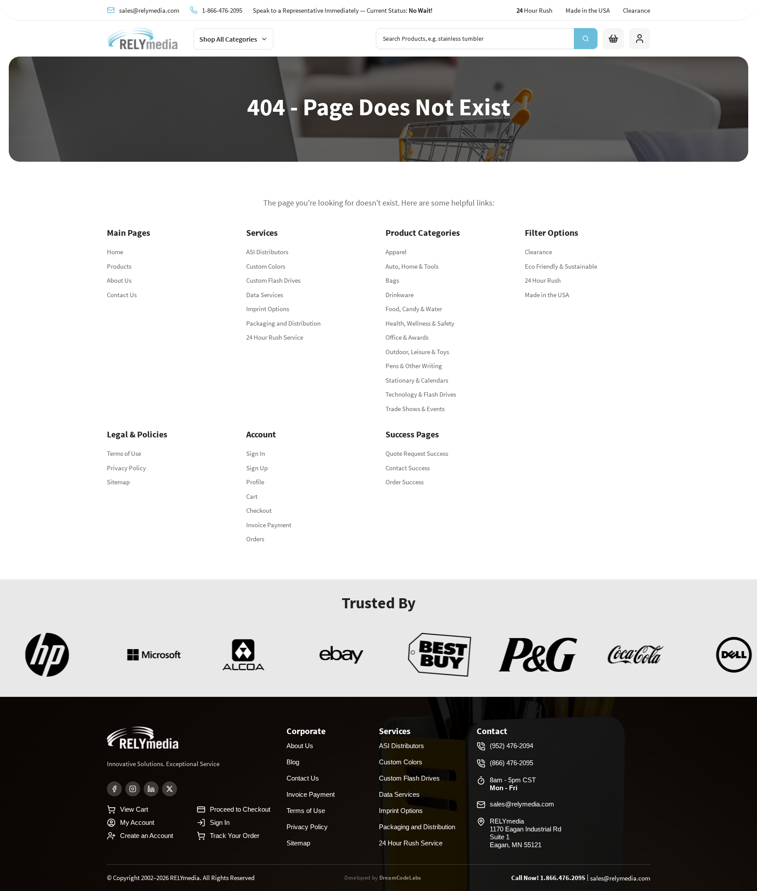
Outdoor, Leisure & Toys (417, 352)
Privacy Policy (126, 468)
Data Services (264, 295)
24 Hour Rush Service (274, 337)
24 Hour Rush (543, 280)
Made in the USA (588, 10)
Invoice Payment (268, 525)
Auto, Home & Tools (412, 266)
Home (115, 252)
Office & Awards (407, 337)
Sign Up (257, 468)
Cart (252, 496)
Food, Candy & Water (414, 309)
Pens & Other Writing (414, 366)
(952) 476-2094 (511, 745)
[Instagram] (132, 788)
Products (119, 266)
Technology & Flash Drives (421, 394)
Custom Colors (265, 266)
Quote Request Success (417, 453)
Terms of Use (124, 453)
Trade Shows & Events (415, 409)
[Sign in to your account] (639, 38)
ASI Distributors (267, 252)
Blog (293, 762)
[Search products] (586, 38)
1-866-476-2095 (222, 10)
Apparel (396, 252)
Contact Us (122, 295)
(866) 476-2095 (511, 763)
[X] (169, 788)
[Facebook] (114, 788)
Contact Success (408, 468)
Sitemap (118, 482)
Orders (255, 539)
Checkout (259, 510)
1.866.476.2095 (562, 877)
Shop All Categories (228, 39)
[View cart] (613, 38)
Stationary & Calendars (417, 380)
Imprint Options (267, 309)
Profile (255, 482)
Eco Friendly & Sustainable (561, 266)
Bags (392, 280)
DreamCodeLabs (400, 877)
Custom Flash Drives (273, 280)
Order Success (405, 482)
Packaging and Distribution (283, 323)
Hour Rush (534, 10)
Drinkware (400, 295)
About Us (119, 280)
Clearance (636, 10)
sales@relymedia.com (149, 10)
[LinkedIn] (151, 788)
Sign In (255, 453)
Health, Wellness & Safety (420, 323)
